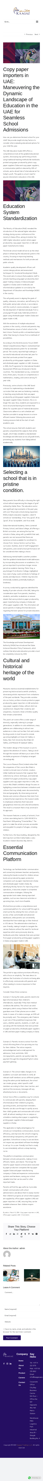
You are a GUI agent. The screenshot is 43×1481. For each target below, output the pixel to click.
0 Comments (25, 1215)
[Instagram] (7, 1363)
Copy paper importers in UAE (30, 1212)
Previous (29, 34)
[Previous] (4, 1275)
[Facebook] (4, 1363)
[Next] (38, 1275)
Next (36, 34)
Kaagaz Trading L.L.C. (25, 1445)
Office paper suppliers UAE (11, 1215)
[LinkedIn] (10, 1363)
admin (7, 1212)
